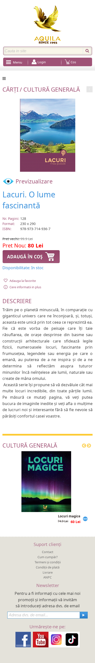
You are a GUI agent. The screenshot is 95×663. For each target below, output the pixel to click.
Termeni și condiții (48, 562)
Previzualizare (33, 181)
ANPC (47, 577)
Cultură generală (51, 89)
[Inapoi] (89, 88)
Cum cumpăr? (48, 557)
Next (88, 445)
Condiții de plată (47, 567)
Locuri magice (69, 516)
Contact (47, 552)
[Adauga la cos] (31, 256)
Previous (84, 445)
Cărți (10, 89)
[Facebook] (23, 639)
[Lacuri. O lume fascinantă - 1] (47, 134)
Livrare (48, 572)
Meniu (17, 62)
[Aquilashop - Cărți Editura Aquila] (47, 24)
